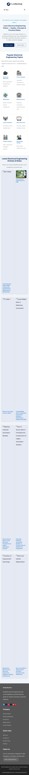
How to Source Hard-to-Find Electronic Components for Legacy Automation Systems (7, 543)
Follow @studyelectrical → (10, 759)
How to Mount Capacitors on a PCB (20, 180)
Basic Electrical (21, 122)
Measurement (6, 722)
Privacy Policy (6, 741)
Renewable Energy (20, 142)
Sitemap (5, 743)
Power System (7, 713)
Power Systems (21, 77)
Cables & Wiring (7, 141)
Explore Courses (9, 45)
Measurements (21, 99)
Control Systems (7, 122)
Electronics (6, 719)
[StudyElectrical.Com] (14, 4)
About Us (5, 735)
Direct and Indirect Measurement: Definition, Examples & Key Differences (21, 671)
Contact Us (6, 738)
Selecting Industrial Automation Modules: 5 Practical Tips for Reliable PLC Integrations (20, 543)
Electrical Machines (5, 77)
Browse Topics (20, 45)
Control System (7, 725)
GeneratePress (23, 772)
